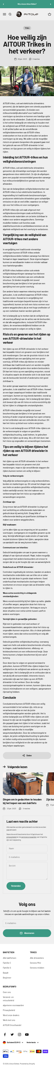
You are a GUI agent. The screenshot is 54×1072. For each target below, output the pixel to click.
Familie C (7, 963)
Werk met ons (9, 1020)
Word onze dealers (11, 1015)
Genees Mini (35, 963)
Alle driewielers (37, 958)
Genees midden (37, 968)
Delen (29, 755)
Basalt (5, 973)
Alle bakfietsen (9, 958)
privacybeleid (11, 837)
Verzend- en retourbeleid (8, 998)
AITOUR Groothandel (12, 1025)
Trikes (27, 28)
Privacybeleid (9, 1010)
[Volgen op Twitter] (12, 1034)
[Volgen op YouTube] (27, 1034)
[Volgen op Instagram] (19, 1034)
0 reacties (36, 59)
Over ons (7, 992)
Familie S (7, 968)
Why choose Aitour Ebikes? (27, 4)
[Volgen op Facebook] (5, 1034)
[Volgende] (50, 4)
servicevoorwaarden (28, 837)
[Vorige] (3, 4)
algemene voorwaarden (13, 1005)
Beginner (7, 977)
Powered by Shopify (27, 1064)
